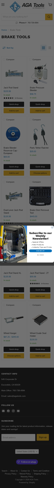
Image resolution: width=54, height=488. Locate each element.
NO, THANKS (40, 254)
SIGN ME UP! (40, 250)
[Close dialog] (52, 227)
